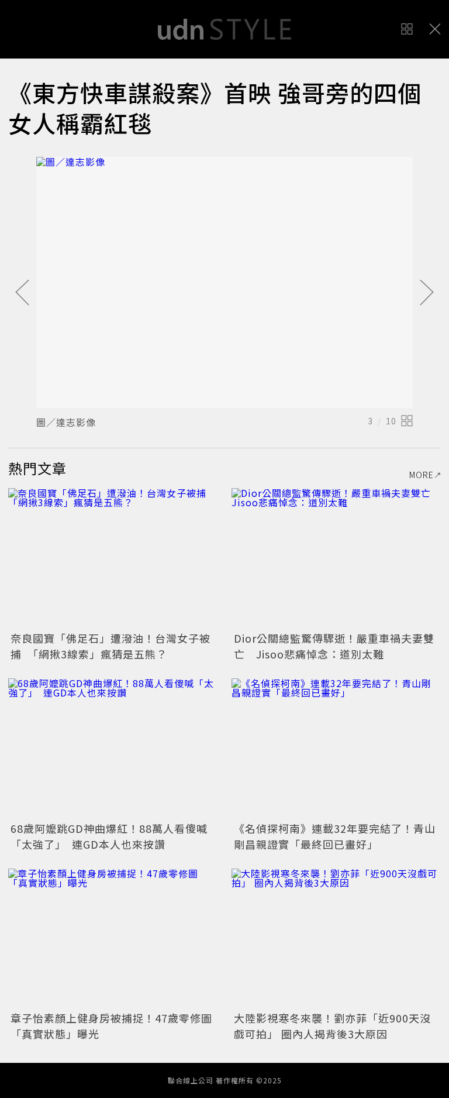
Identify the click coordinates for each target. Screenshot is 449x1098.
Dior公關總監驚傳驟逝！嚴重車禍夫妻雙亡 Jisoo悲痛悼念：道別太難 (334, 645)
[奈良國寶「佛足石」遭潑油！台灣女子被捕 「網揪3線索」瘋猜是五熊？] (112, 558)
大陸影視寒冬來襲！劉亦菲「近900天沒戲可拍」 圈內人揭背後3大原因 (332, 1025)
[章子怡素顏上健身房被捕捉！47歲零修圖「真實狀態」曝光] (112, 938)
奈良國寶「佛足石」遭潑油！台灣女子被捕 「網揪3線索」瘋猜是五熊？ (110, 645)
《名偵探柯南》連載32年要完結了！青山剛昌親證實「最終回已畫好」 (335, 836)
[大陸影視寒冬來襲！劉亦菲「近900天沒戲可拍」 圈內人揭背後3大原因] (336, 938)
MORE (421, 475)
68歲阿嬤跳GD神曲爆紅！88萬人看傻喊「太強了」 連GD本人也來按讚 (109, 836)
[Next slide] (427, 293)
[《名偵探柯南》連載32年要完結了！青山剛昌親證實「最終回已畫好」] (336, 748)
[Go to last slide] (22, 293)
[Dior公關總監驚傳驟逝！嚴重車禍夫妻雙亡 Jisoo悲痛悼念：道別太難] (336, 558)
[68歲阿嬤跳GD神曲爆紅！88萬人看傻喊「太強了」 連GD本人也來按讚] (112, 748)
